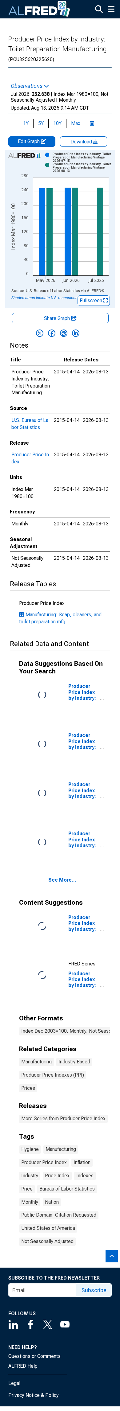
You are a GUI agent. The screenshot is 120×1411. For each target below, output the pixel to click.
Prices (28, 1088)
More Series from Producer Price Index (63, 1118)
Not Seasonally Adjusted (47, 1241)
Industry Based (74, 1062)
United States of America (48, 1228)
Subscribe (94, 1290)
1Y (26, 123)
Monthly (29, 1202)
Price (27, 1189)
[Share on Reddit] (63, 333)
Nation (52, 1202)
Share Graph (57, 318)
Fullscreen (91, 300)
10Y (57, 123)
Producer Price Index (44, 1162)
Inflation (82, 1162)
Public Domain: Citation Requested (58, 1215)
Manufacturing (36, 1062)
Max (75, 123)
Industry (29, 1176)
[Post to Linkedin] (75, 333)
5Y (41, 123)
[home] (39, 9)
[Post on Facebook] (51, 333)
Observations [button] (27, 86)
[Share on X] (39, 333)
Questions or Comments (34, 1356)
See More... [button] (62, 880)
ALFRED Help (23, 1366)
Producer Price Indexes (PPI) (52, 1075)
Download (81, 142)
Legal (14, 1383)
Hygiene (30, 1149)
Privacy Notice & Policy (33, 1395)
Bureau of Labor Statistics (67, 1189)
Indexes (85, 1176)
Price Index (57, 1176)
